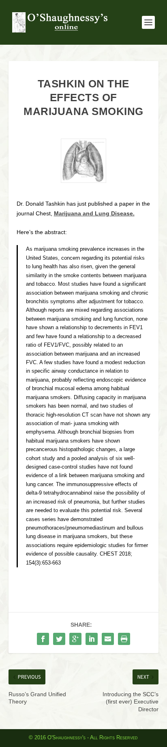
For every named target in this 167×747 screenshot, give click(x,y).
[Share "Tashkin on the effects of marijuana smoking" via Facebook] (43, 639)
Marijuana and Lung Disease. (94, 213)
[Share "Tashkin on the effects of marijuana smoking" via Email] (108, 639)
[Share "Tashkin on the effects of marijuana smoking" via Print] (124, 639)
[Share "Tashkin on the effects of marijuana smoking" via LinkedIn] (92, 639)
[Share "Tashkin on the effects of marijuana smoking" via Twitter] (59, 639)
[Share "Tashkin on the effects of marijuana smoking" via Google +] (75, 639)
